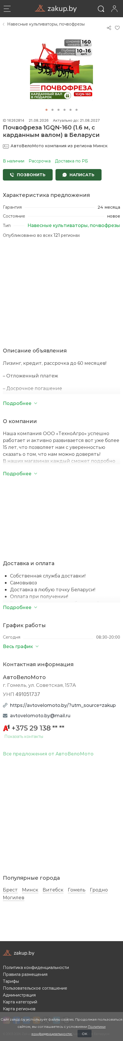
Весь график (18, 646)
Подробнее (17, 607)
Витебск (53, 890)
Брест (10, 890)
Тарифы (11, 981)
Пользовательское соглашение (35, 988)
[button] (46, 110)
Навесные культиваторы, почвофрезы (46, 24)
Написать (81, 174)
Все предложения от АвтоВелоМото (48, 754)
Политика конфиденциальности (36, 968)
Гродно (99, 890)
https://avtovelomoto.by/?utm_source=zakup (63, 705)
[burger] (7, 8)
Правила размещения (25, 974)
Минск (30, 890)
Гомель (77, 890)
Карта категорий (20, 1002)
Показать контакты (23, 736)
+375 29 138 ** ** (37, 727)
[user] (114, 9)
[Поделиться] (109, 27)
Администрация (19, 995)
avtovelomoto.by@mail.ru (40, 715)
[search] (101, 9)
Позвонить (30, 174)
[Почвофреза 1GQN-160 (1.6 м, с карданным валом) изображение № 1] (61, 69)
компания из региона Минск (59, 145)
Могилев (13, 897)
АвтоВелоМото (24, 677)
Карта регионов (19, 1009)
